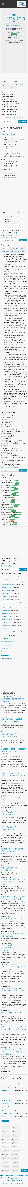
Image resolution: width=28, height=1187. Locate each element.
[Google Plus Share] (9, 29)
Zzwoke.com (5, 616)
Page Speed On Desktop (18, 248)
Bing (5, 85)
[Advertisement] (14, 57)
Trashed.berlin (5, 599)
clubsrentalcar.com (6, 1113)
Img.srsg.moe (5, 596)
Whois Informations (7, 131)
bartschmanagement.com (8, 1087)
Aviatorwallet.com (6, 625)
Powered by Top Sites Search (9, 1183)
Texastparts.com (6, 628)
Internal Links (5, 248)
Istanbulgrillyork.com (7, 619)
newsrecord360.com (6, 1116)
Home (7, 25)
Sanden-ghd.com (6, 579)
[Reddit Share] (19, 29)
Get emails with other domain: (8, 566)
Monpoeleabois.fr (6, 587)
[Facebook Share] (6, 29)
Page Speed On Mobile (8, 251)
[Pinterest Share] (15, 29)
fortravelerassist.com (7, 1090)
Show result (23, 121)
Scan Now (23, 240)
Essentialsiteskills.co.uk (8, 584)
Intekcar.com (5, 605)
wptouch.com (5, 1103)
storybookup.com (6, 1093)
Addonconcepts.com (7, 576)
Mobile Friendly (20, 251)
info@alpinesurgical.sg (8, 565)
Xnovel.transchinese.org (8, 631)
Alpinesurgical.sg (15, 25)
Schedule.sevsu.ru (6, 590)
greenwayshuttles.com (7, 1110)
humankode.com (6, 1100)
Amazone (5, 88)
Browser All (6, 1121)
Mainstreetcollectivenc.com (9, 608)
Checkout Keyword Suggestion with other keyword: (11, 118)
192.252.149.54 (14, 216)
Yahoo (12, 85)
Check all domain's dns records (8, 226)
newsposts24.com (6, 1097)
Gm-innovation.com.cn (7, 602)
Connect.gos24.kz (6, 622)
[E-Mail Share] (22, 29)
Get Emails (23, 569)
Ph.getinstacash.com (7, 581)
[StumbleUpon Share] (17, 29)
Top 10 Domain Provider (8, 134)
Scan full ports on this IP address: (9, 467)
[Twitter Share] (11, 29)
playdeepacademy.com (7, 1106)
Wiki (13, 88)
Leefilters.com (5, 610)
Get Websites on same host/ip (8, 237)
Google (19, 85)
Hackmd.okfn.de (6, 613)
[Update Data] (21, 127)
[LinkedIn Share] (13, 29)
